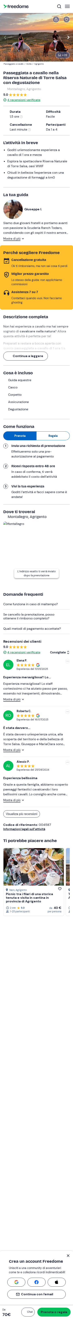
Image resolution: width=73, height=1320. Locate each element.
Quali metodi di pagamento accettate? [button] (32, 628)
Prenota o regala (54, 1312)
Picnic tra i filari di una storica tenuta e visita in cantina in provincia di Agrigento (29, 897)
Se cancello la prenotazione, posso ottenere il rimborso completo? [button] (28, 616)
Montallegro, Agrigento (24, 89)
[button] (28, 1312)
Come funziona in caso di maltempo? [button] (30, 604)
